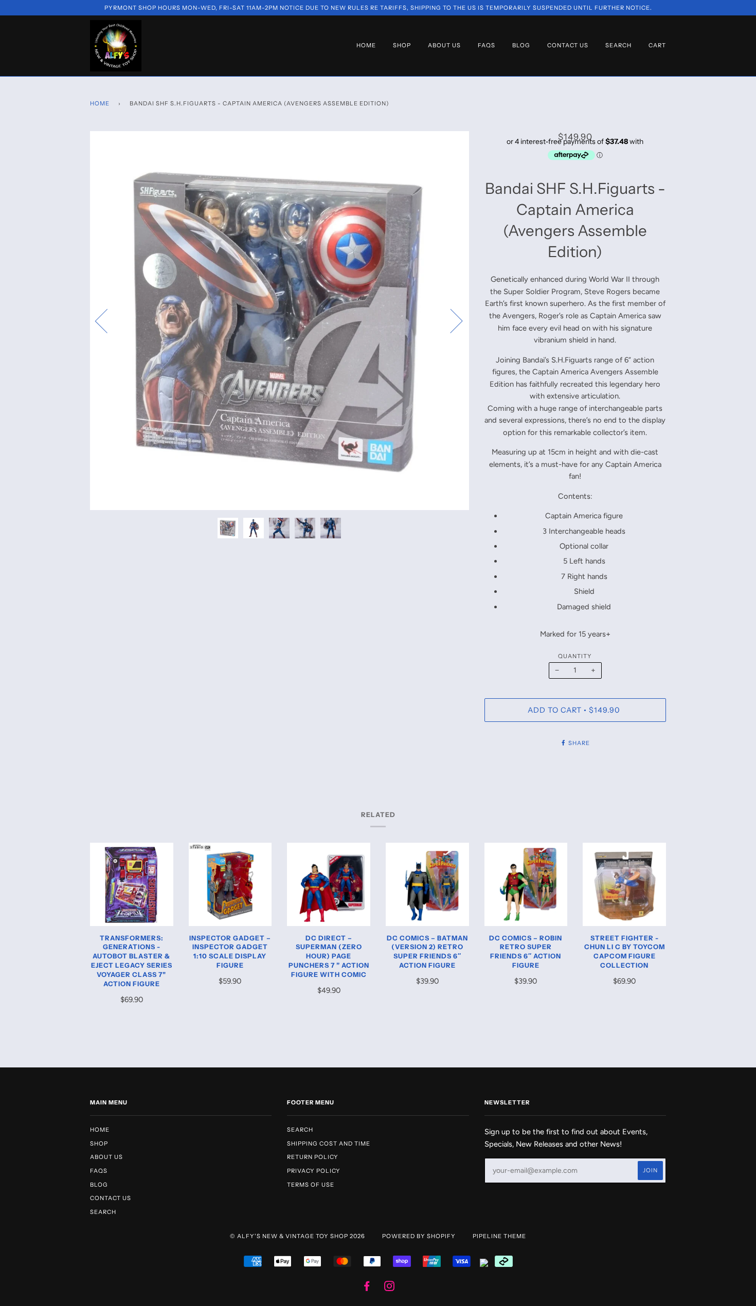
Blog (521, 45)
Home (366, 45)
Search (618, 45)
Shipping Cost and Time (328, 1143)
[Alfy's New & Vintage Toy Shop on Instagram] (389, 1288)
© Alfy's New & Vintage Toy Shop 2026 (297, 1236)
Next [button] (450, 320)
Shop (402, 45)
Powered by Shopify (419, 1236)
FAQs (486, 45)
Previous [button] (107, 320)
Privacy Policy (313, 1170)
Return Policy (312, 1156)
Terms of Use (310, 1184)
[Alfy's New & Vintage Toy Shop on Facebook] (367, 1288)
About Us (444, 45)
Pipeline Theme (499, 1236)
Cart (657, 45)
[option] (279, 320)
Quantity (575, 656)
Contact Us (567, 45)
